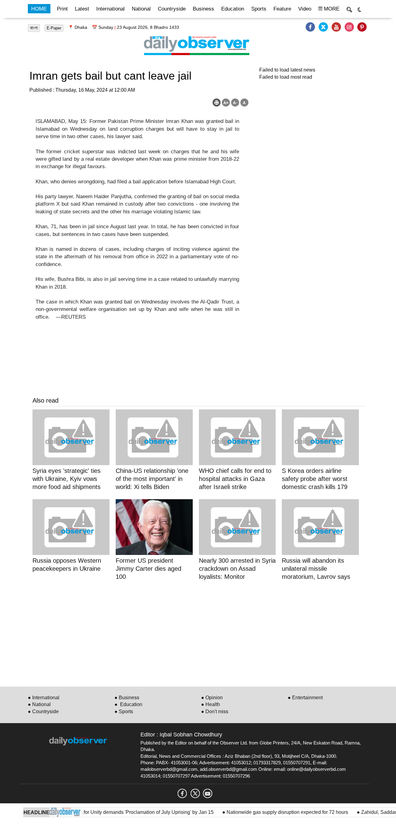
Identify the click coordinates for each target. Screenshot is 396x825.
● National (39, 704)
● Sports (123, 711)
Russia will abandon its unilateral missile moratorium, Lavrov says (316, 568)
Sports (258, 9)
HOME (39, 9)
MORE (330, 9)
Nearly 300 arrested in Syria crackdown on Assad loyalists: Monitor (237, 568)
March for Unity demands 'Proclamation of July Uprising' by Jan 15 (133, 812)
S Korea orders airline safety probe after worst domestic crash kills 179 (314, 478)
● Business (126, 697)
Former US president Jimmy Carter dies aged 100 (148, 568)
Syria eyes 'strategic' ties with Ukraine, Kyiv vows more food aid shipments (66, 478)
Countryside (172, 9)
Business (203, 9)
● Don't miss (214, 711)
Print (62, 9)
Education (232, 9)
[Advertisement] (198, 632)
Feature (282, 9)
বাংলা (34, 27)
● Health (210, 704)
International (110, 9)
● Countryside (43, 711)
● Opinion (212, 697)
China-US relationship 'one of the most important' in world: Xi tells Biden (152, 478)
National (141, 9)
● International (43, 697)
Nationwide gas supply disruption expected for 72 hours (279, 812)
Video (304, 9)
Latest (82, 9)
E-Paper (54, 28)
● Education (128, 704)
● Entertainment (305, 697)
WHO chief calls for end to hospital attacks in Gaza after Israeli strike (235, 478)
